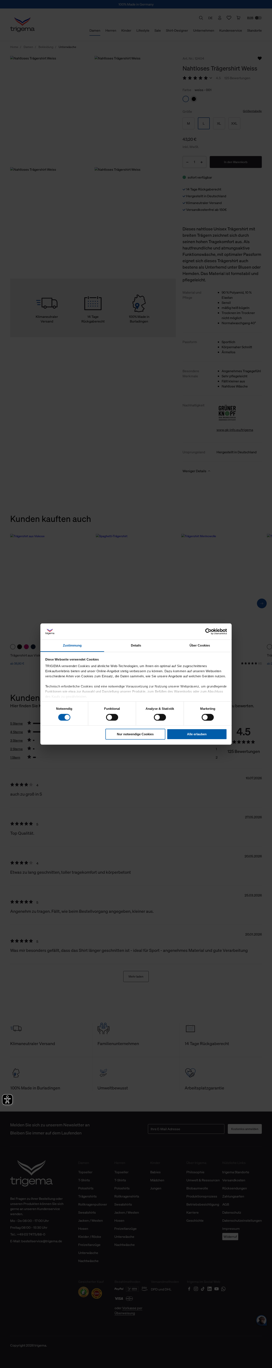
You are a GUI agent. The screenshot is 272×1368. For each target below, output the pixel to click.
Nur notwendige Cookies (135, 734)
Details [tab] (136, 645)
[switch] (112, 717)
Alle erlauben (197, 734)
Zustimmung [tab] (72, 645)
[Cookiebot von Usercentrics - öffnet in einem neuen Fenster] (208, 631)
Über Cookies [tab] (200, 645)
